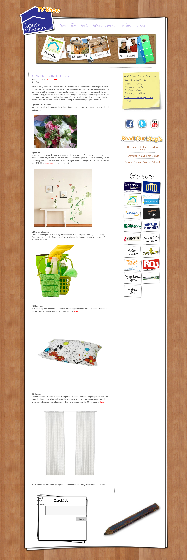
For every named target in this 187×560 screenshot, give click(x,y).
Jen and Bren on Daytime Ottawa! (142, 162)
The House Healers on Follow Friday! (142, 148)
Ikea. (76, 311)
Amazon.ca (49, 163)
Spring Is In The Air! (51, 76)
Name (39, 495)
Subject (40, 500)
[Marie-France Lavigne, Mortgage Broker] (151, 187)
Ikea (102, 402)
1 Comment (52, 79)
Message (41, 504)
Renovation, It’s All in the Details (142, 156)
